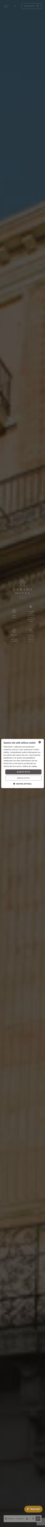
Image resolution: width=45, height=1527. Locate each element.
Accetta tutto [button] (23, 772)
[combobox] (40, 742)
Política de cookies (29, 766)
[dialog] (22, 763)
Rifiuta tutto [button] (23, 778)
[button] (22, 783)
